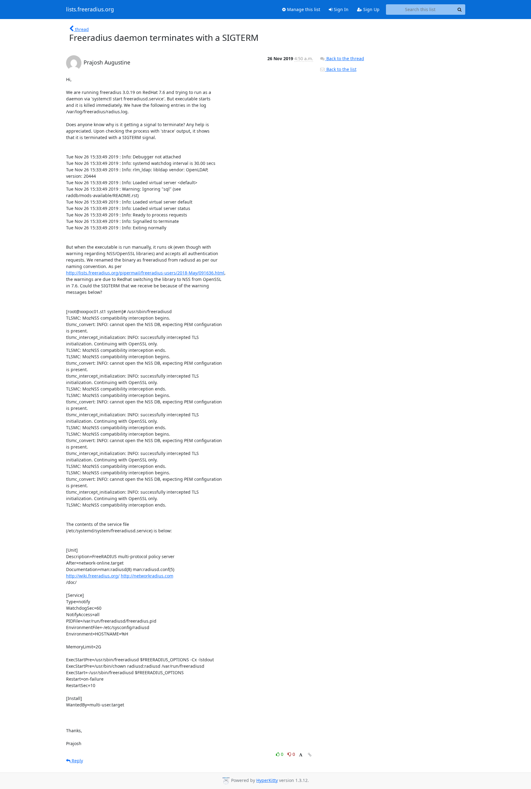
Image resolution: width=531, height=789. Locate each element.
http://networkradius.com (147, 576)
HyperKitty (267, 780)
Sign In (340, 9)
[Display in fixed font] (301, 755)
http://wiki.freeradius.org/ (93, 576)
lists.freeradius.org (90, 9)
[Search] (459, 9)
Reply (76, 761)
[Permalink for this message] (309, 755)
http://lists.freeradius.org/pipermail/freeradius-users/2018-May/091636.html (145, 273)
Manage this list (303, 9)
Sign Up (371, 9)
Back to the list (340, 69)
